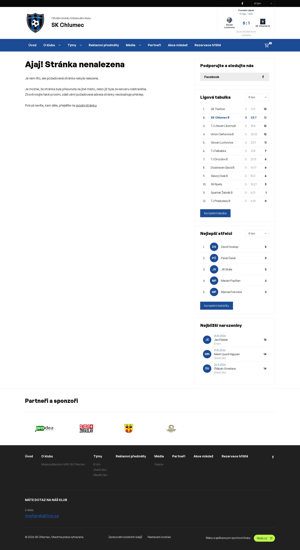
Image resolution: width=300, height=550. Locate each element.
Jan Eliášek (221, 339)
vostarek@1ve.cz (42, 515)
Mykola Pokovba (231, 292)
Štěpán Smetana (225, 368)
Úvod (32, 45)
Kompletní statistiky (216, 305)
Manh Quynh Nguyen (227, 354)
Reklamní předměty (104, 45)
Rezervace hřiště (208, 45)
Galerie (158, 464)
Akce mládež (178, 45)
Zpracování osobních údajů (125, 537)
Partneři (154, 45)
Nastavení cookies (159, 537)
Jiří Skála (226, 269)
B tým (257, 3)
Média (130, 45)
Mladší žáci (100, 475)
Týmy (72, 45)
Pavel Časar (228, 258)
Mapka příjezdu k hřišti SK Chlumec (63, 464)
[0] (267, 45)
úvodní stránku (86, 105)
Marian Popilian (230, 280)
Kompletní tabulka (215, 213)
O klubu (49, 45)
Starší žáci (100, 469)
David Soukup (229, 246)
